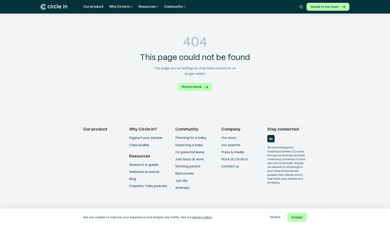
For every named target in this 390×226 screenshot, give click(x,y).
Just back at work (189, 159)
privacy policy (202, 217)
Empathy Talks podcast (148, 186)
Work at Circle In (234, 159)
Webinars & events (144, 171)
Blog (132, 179)
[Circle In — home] (54, 7)
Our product (93, 6)
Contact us (230, 166)
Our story (228, 137)
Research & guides (144, 164)
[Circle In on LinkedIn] (271, 138)
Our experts (230, 145)
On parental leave (189, 152)
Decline (275, 217)
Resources (147, 6)
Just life (181, 180)
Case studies (139, 145)
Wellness (182, 187)
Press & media (232, 152)
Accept (297, 217)
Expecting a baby (189, 145)
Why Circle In (119, 6)
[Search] (301, 7)
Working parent (187, 166)
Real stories (184, 173)
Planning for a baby (190, 137)
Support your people (145, 137)
